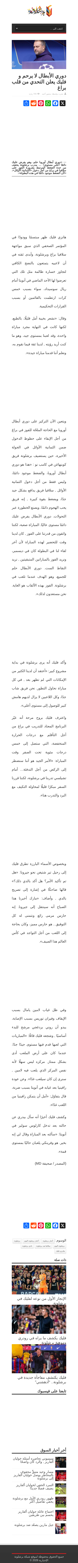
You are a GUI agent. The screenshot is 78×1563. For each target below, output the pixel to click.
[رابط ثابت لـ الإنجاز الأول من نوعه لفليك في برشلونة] (39, 1293)
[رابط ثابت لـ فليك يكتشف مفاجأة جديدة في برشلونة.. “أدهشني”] (39, 1372)
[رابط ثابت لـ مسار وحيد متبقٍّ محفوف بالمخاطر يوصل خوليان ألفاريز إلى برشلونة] (60, 1480)
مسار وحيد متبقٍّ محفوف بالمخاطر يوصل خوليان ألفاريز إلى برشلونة (34, 1475)
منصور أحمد (46, 94)
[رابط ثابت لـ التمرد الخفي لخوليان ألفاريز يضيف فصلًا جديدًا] (60, 1493)
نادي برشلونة (27, 1246)
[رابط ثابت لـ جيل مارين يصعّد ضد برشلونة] (60, 1533)
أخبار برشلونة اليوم (31, 1241)
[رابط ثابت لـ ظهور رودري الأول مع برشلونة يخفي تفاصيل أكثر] (60, 1506)
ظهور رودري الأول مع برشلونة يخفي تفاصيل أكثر (33, 1499)
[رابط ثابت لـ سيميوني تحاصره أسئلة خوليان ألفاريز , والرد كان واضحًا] (60, 1466)
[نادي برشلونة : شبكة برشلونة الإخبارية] (39, 14)
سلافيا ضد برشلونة (43, 1246)
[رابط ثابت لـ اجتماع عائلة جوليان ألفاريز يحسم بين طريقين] (60, 1520)
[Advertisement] (39, 133)
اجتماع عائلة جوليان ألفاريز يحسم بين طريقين (36, 1513)
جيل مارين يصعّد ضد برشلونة (34, 1525)
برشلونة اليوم (59, 1246)
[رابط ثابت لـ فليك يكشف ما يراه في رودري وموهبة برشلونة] (39, 1333)
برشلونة (17, 1241)
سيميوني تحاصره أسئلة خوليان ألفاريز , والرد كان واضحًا (33, 1460)
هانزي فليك (60, 1251)
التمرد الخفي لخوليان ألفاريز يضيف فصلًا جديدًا (35, 1486)
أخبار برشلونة (48, 1241)
